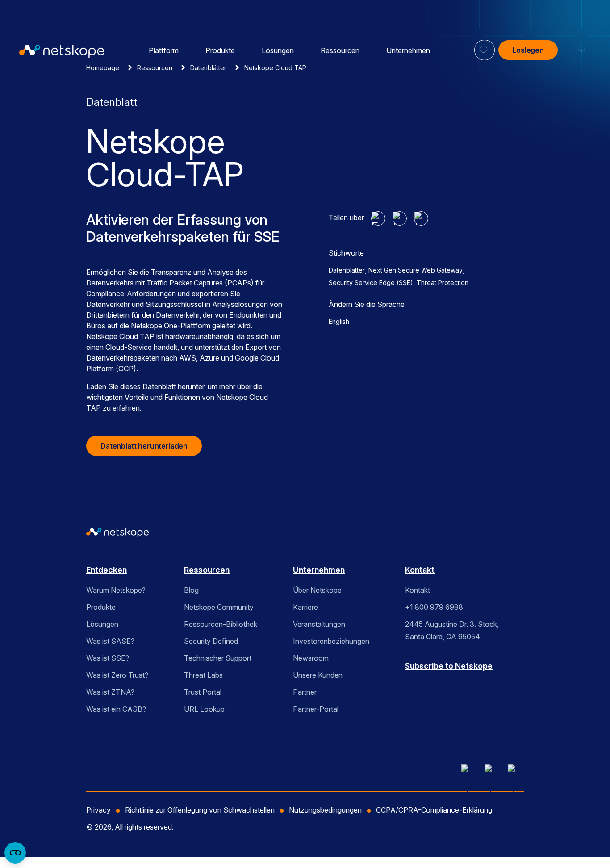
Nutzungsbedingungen (325, 809)
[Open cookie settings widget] (15, 853)
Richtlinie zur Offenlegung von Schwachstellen (200, 809)
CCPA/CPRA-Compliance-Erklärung (434, 809)
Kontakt (420, 569)
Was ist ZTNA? (110, 692)
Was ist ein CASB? (116, 708)
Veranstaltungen (319, 624)
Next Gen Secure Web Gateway (415, 270)
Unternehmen (408, 50)
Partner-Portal (315, 708)
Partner (305, 692)
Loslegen (528, 50)
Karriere (305, 607)
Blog (191, 590)
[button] (576, 50)
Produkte (220, 50)
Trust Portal (202, 692)
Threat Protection (442, 282)
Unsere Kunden (318, 675)
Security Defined (211, 641)
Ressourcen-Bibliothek (220, 624)
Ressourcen (340, 50)
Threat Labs (203, 675)
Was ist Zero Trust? (117, 675)
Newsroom (311, 658)
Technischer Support (217, 658)
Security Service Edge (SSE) (371, 282)
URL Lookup (204, 708)
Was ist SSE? (107, 658)
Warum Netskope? (116, 590)
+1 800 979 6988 (434, 607)
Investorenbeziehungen (331, 641)
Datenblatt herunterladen (144, 445)
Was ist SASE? (110, 641)
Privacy (98, 809)
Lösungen (278, 50)
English (339, 321)
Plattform (164, 50)
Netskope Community (219, 607)
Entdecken (106, 569)
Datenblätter (347, 270)
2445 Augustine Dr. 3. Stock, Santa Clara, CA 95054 (452, 630)
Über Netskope (317, 590)
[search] (484, 46)
